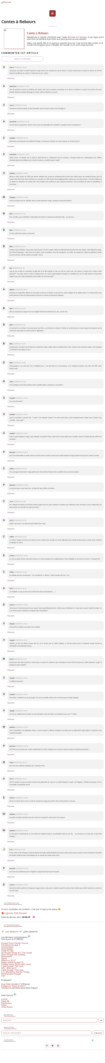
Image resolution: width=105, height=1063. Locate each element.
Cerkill (4, 999)
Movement (6, 956)
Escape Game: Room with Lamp (16, 964)
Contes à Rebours (37, 33)
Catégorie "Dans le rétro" (13, 986)
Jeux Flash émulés (9, 984)
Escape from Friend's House (14, 943)
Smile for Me (7, 950)
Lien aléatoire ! (12, 931)
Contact (50, 1059)
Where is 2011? (8, 960)
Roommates (7, 948)
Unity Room (7, 1007)
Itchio (4, 1005)
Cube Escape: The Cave (12, 966)
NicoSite (15, 1059)
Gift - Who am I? (9, 968)
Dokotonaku (7, 947)
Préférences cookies (52, 1061)
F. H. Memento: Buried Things (15, 971)
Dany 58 (5, 1001)
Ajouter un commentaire (22, 59)
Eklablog (70, 1056)
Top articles (40, 1059)
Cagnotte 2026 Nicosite (15, 913)
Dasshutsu (6, 1003)
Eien (3, 975)
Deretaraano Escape (11, 973)
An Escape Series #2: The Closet (16, 952)
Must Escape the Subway (13, 954)
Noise (4, 958)
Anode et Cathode (77, 37)
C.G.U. (73, 1059)
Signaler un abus (62, 1059)
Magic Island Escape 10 (12, 962)
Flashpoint (6, 987)
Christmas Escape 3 (10, 945)
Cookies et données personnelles (90, 1059)
